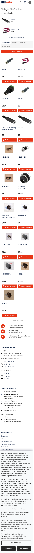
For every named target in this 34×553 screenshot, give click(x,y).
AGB (2, 439)
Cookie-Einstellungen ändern (16, 509)
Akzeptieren (24, 549)
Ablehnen (8, 549)
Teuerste (22, 42)
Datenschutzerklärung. (15, 538)
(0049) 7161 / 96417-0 (10, 364)
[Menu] (30, 2)
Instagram (7, 376)
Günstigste (15, 42)
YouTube (6, 379)
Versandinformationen (8, 444)
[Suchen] (20, 2)
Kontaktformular (9, 367)
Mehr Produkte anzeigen (16, 37)
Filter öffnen (17, 51)
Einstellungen (16, 543)
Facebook (6, 373)
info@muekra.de (9, 361)
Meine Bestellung (6, 441)
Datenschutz (5, 447)
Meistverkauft (6, 46)
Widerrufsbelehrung (7, 449)
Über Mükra (4, 436)
